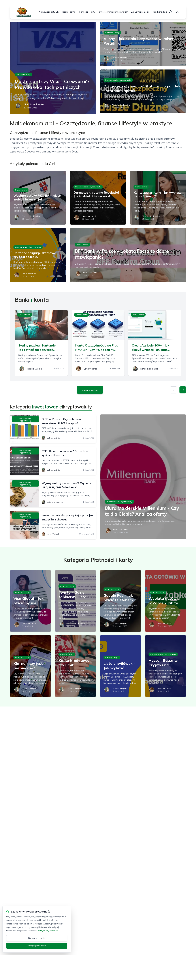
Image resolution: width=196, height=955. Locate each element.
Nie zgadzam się (36, 938)
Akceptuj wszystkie (36, 945)
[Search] (170, 11)
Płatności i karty (87, 11)
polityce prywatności (48, 930)
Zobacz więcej (90, 389)
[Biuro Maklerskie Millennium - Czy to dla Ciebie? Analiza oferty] (143, 476)
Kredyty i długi (160, 11)
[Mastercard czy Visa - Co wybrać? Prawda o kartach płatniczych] (53, 68)
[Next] (182, 389)
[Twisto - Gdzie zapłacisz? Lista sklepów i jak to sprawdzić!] (75, 601)
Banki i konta (68, 11)
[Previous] (173, 389)
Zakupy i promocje (140, 11)
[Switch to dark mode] (177, 12)
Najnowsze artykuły (49, 11)
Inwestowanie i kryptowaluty (113, 11)
